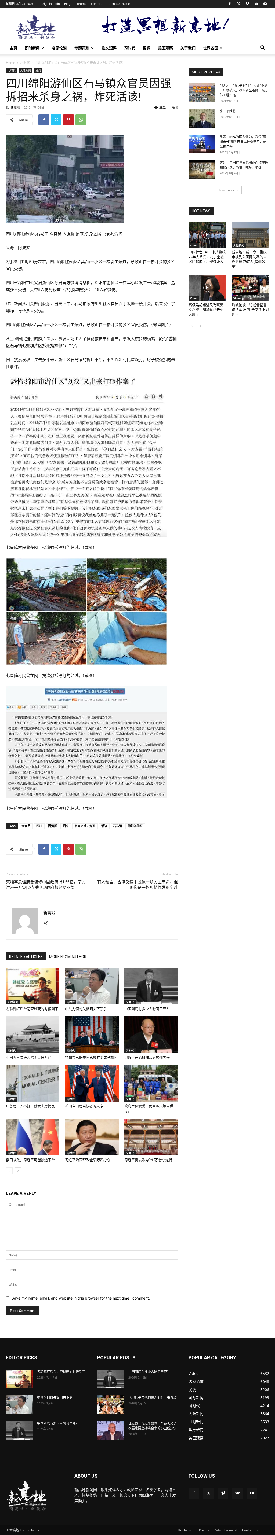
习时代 (129, 47)
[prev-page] (9, 1170)
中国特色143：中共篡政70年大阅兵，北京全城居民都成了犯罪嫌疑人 (207, 257)
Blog (67, 4)
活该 (104, 826)
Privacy (204, 1530)
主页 (13, 47)
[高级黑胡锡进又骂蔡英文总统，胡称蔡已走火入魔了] (207, 288)
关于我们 (188, 47)
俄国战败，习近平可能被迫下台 (30, 1160)
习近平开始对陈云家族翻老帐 (147, 1057)
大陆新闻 (25, 70)
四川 (39, 826)
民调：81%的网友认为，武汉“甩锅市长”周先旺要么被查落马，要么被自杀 (243, 142)
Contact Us (250, 1530)
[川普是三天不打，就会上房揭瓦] (32, 1083)
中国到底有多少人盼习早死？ (147, 1009)
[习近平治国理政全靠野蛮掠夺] (91, 1137)
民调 (146, 47)
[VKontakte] (256, 4)
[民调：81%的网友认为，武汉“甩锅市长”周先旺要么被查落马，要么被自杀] (202, 144)
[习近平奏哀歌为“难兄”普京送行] (151, 1137)
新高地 (15, 107)
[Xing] (47, 924)
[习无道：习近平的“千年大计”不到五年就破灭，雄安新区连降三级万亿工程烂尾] (202, 92)
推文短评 (109, 47)
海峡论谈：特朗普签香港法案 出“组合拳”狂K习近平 (250, 309)
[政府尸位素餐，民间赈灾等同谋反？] (151, 1083)
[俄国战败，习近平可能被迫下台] (32, 1137)
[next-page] (18, 1170)
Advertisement (226, 1530)
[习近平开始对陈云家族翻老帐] (151, 1034)
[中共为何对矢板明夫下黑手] (91, 986)
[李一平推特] (202, 118)
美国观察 (165, 47)
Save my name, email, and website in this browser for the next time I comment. (81, 1298)
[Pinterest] (68, 119)
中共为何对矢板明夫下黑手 (86, 1009)
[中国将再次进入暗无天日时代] (32, 1034)
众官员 (25, 826)
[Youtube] (265, 4)
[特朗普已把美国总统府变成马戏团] (91, 1034)
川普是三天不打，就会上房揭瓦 (30, 1106)
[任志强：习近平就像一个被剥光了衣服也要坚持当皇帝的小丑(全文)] (110, 1430)
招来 (66, 826)
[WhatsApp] (80, 119)
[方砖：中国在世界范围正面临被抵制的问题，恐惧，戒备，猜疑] (202, 169)
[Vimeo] (247, 4)
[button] (262, 48)
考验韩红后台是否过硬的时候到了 (32, 1009)
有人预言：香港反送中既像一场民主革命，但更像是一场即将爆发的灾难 (137, 884)
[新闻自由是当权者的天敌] (91, 1083)
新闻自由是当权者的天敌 (84, 1106)
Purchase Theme (118, 4)
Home (10, 62)
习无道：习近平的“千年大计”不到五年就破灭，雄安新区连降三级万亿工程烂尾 (244, 90)
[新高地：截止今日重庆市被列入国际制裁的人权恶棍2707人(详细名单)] (250, 235)
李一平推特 (228, 111)
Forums (80, 4)
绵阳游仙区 (135, 826)
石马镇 (117, 826)
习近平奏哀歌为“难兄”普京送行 (148, 1160)
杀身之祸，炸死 (85, 826)
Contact (96, 4)
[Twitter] (238, 4)
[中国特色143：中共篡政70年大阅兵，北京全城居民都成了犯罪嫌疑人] (207, 235)
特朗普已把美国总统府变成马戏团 (91, 1057)
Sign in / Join (51, 4)
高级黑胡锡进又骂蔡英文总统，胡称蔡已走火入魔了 (206, 309)
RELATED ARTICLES (26, 957)
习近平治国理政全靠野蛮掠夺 (87, 1160)
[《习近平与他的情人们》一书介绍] (110, 1404)
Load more (227, 190)
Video (193, 245)
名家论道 (59, 47)
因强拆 (52, 826)
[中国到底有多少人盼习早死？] (151, 986)
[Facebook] (230, 4)
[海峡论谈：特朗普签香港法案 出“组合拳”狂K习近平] (250, 288)
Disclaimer (186, 1530)
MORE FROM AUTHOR (67, 957)
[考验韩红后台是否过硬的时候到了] (32, 986)
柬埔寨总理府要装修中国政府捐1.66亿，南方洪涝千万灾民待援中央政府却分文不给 (46, 884)
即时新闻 (32, 47)
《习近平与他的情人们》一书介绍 (152, 1398)
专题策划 (81, 47)
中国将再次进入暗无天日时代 (28, 1057)
